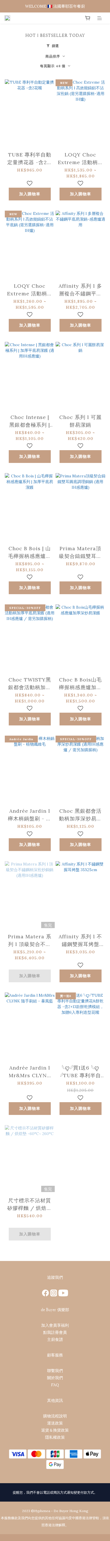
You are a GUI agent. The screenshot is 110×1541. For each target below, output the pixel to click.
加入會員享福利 (55, 1325)
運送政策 (55, 1423)
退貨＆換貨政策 (55, 1430)
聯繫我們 (55, 1370)
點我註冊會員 (55, 1332)
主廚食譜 (55, 1339)
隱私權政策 (55, 1437)
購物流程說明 (55, 1416)
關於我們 (55, 1377)
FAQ (55, 1384)
